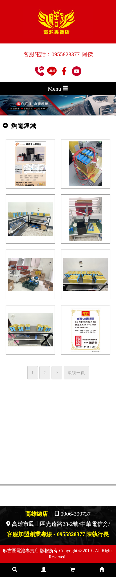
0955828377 (66, 54)
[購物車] (72, 570)
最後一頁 (76, 372)
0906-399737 (76, 514)
